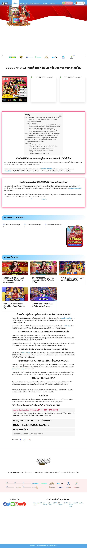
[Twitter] (8, 504)
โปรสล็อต (68, 326)
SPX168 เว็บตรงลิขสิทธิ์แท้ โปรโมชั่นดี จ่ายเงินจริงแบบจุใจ (43, 132)
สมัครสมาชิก (23, 3)
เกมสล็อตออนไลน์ (66, 318)
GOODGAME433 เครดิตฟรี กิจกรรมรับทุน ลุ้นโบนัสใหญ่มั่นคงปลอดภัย (46, 125)
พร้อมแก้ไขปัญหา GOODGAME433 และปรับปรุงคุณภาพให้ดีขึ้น (43, 135)
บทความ (44, 3)
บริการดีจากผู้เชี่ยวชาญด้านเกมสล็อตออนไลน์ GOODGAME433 (43, 134)
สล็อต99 (34, 537)
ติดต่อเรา (52, 3)
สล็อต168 (69, 537)
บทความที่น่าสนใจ (33, 123)
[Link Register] (43, 202)
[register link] (34, 515)
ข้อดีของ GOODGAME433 (35, 121)
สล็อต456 (8, 537)
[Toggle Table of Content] (59, 115)
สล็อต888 (60, 537)
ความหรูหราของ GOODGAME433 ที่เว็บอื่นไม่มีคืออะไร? (43, 148)
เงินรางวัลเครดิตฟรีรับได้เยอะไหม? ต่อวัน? (40, 153)
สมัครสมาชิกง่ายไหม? (36, 152)
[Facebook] (5, 504)
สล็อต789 (78, 537)
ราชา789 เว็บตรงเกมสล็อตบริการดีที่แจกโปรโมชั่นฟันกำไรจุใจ (44, 130)
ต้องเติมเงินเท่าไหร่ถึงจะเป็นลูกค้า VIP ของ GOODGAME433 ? (44, 147)
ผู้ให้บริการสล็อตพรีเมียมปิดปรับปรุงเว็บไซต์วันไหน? (42, 150)
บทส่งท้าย (28, 143)
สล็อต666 (42, 537)
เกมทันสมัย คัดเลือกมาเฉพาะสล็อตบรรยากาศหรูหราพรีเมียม (43, 137)
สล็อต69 (17, 537)
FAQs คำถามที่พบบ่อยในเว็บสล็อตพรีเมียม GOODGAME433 (43, 145)
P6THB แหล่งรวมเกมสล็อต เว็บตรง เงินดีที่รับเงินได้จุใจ (42, 128)
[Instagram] (16, 504)
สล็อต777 (51, 537)
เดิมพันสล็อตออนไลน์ (75, 188)
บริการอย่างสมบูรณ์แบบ (19, 369)
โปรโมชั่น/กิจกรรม (35, 3)
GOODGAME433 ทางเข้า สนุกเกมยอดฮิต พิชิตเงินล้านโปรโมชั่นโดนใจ (45, 127)
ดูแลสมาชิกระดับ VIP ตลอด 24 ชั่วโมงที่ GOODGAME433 (41, 139)
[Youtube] (20, 504)
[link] (4, 57)
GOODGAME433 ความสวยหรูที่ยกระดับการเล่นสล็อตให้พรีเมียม (43, 118)
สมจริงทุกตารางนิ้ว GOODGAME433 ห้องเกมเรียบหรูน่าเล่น (43, 119)
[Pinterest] (24, 504)
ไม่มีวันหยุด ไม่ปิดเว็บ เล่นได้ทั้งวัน (36, 141)
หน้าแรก (15, 3)
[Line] (12, 504)
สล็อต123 (7, 171)
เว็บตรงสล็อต (26, 353)
